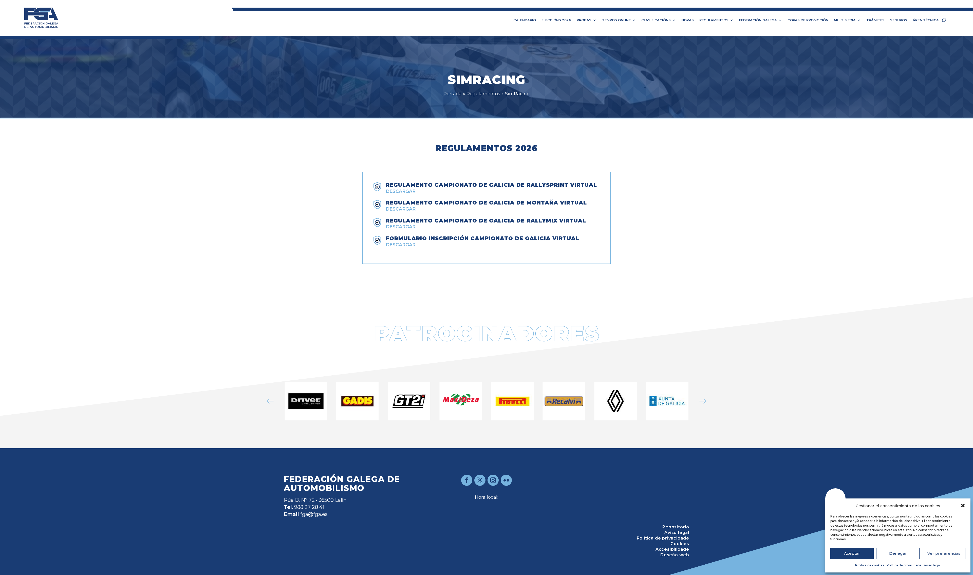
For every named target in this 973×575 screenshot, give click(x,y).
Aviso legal (932, 565)
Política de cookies (869, 565)
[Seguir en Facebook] (466, 480)
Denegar (898, 553)
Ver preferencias (943, 553)
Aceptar (852, 553)
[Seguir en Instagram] (493, 480)
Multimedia (845, 20)
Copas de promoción (808, 20)
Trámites (875, 20)
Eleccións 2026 (556, 20)
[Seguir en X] (479, 480)
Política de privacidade (904, 565)
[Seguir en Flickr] (506, 480)
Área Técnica (926, 20)
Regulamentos (713, 20)
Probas (584, 20)
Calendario (524, 20)
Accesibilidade (672, 550)
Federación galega (758, 20)
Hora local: (486, 497)
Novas (687, 20)
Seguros (898, 20)
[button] (962, 505)
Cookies (679, 544)
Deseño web (674, 555)
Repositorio (675, 527)
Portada (452, 94)
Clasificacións (656, 20)
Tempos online (616, 20)
